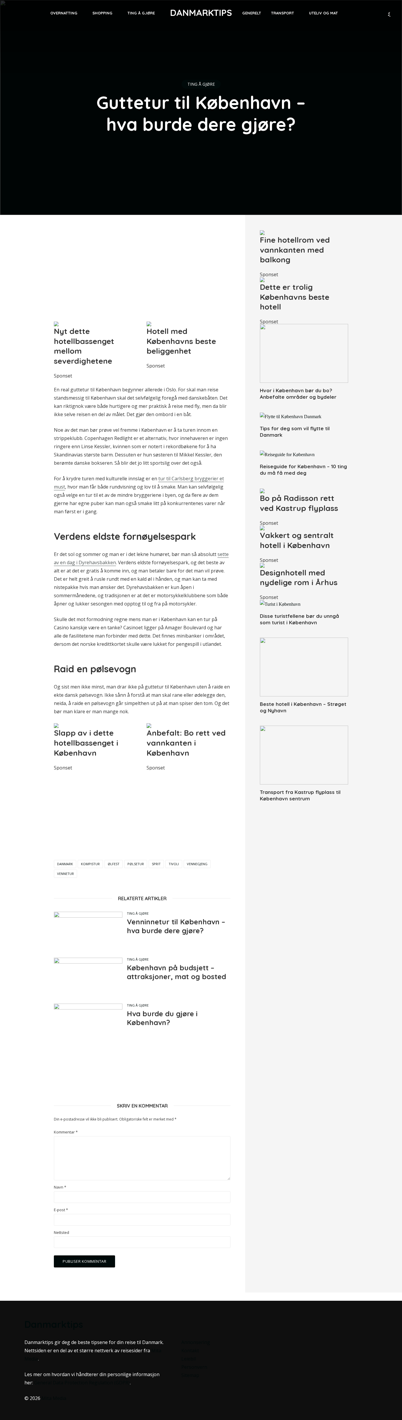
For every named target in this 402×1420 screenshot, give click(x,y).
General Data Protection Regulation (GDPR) (82, 1382)
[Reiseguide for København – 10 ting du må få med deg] (304, 454)
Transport (282, 13)
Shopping (102, 13)
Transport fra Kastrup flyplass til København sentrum (300, 795)
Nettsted (61, 1232)
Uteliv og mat (323, 13)
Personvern (194, 1367)
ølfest (113, 864)
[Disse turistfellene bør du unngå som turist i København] (304, 604)
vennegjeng (197, 864)
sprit (156, 864)
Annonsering (195, 1342)
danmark (65, 864)
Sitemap (190, 1375)
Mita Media (53, 1398)
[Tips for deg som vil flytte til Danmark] (304, 416)
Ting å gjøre (141, 13)
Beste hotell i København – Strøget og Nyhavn (303, 707)
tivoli (174, 864)
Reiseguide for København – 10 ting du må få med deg (303, 469)
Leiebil (188, 1359)
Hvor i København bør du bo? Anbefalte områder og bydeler (298, 393)
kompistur (90, 864)
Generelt (251, 13)
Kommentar (66, 1132)
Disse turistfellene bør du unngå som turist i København (299, 619)
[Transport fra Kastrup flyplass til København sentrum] (304, 755)
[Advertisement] (142, 271)
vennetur (65, 873)
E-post (61, 1209)
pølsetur (135, 864)
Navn (60, 1187)
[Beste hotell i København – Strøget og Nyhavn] (304, 667)
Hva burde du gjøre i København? (162, 1018)
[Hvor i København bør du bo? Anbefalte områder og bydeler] (304, 353)
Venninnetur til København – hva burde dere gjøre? (176, 926)
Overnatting (63, 13)
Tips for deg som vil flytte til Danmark (295, 431)
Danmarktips (201, 12)
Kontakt (190, 1350)
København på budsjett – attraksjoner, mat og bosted (176, 972)
